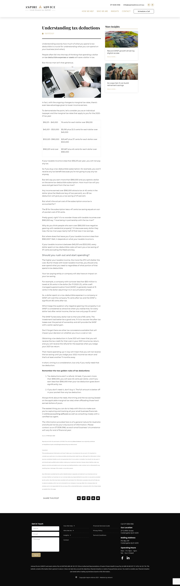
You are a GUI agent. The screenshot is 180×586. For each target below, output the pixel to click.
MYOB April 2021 (50, 435)
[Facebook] (148, 4)
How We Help (88, 11)
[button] (79, 498)
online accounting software (56, 414)
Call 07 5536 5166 (127, 524)
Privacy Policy (97, 530)
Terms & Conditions (99, 535)
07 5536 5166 (115, 5)
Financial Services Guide (101, 526)
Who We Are (102, 11)
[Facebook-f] (122, 558)
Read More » (111, 57)
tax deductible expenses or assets (59, 57)
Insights (115, 11)
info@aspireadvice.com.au (133, 5)
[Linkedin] (152, 4)
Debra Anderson (77, 441)
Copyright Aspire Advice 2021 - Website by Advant (95, 577)
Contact (126, 11)
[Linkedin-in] (128, 558)
